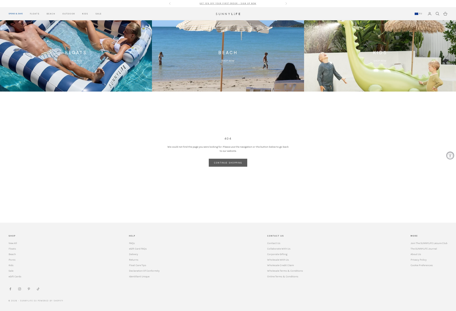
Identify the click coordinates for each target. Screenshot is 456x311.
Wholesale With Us (278, 259)
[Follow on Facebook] (10, 289)
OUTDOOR (68, 13)
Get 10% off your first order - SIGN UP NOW (228, 3)
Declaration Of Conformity (144, 270)
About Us (416, 254)
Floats (12, 248)
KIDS (85, 13)
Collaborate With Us (279, 248)
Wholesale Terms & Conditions (285, 270)
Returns (133, 259)
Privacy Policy (419, 259)
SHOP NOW (76, 60)
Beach (12, 254)
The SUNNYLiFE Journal (424, 248)
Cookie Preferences (422, 265)
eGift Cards (15, 276)
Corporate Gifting (277, 254)
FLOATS (35, 13)
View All (13, 243)
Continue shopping (228, 162)
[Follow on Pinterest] (29, 289)
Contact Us (273, 243)
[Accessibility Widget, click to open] (450, 156)
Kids (11, 265)
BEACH (51, 13)
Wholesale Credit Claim (280, 265)
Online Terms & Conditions (282, 276)
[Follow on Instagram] (19, 289)
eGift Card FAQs (138, 248)
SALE (98, 13)
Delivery (133, 254)
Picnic (12, 259)
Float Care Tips (137, 265)
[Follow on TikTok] (38, 289)
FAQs (132, 243)
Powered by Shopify (51, 301)
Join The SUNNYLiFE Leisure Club (429, 243)
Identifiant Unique (139, 276)
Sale (11, 270)
